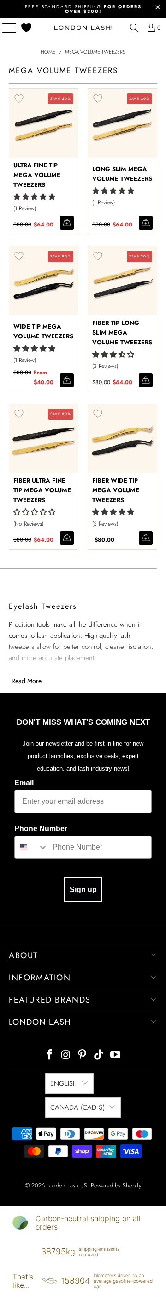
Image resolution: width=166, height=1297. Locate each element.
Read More (27, 680)
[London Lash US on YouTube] (116, 1055)
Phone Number (40, 828)
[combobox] (31, 847)
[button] (34, 197)
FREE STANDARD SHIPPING (83, 9)
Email (24, 783)
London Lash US (67, 1185)
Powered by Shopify (116, 1185)
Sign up (83, 889)
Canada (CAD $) (77, 1107)
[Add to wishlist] (19, 98)
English (63, 1083)
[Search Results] (134, 27)
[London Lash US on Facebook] (50, 1055)
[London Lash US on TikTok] (99, 1055)
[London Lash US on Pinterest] (82, 1055)
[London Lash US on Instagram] (66, 1055)
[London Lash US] (83, 27)
